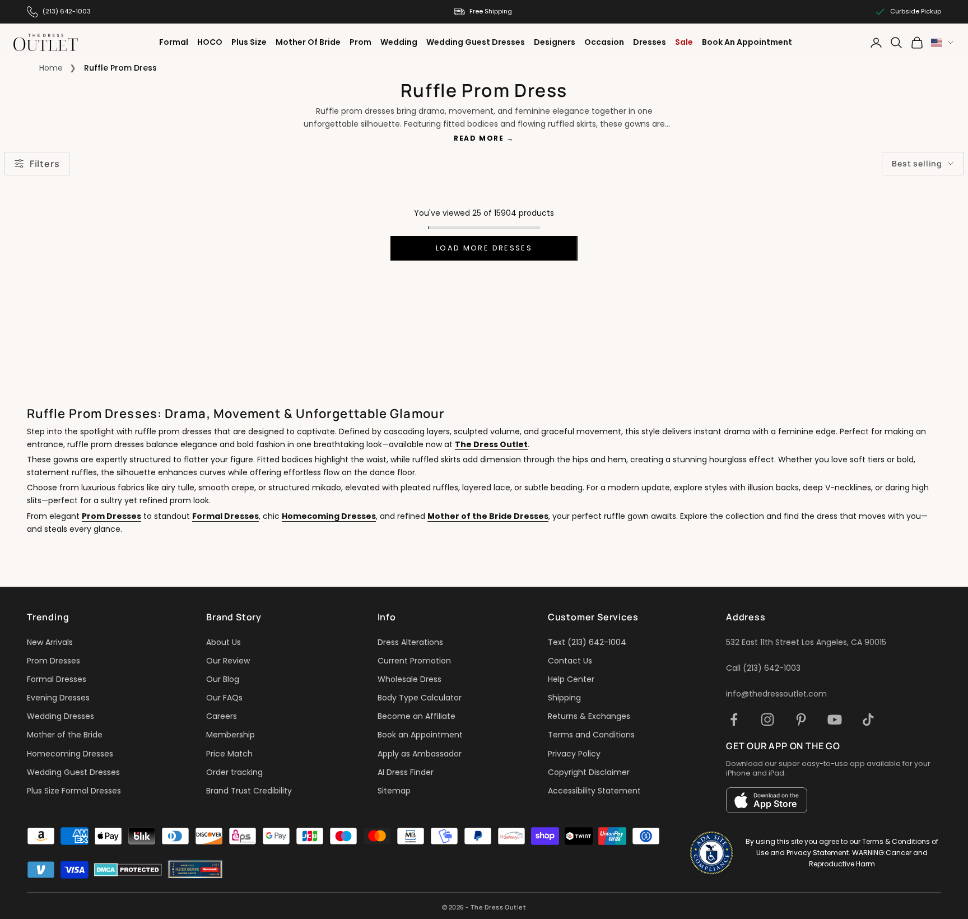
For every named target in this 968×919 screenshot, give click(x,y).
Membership (230, 734)
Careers (221, 716)
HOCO (209, 42)
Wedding (398, 42)
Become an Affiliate (416, 716)
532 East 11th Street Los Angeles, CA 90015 (806, 642)
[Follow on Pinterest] (801, 719)
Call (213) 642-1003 (763, 668)
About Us (223, 642)
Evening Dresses (58, 697)
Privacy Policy (574, 753)
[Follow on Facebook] (734, 719)
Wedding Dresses (60, 716)
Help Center (571, 679)
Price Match (229, 753)
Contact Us (570, 660)
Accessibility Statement (594, 790)
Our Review (228, 660)
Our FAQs (224, 697)
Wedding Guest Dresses (475, 42)
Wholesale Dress (409, 679)
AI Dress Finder (406, 772)
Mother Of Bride (308, 42)
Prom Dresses (111, 516)
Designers (554, 42)
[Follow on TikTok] (868, 719)
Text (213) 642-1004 (587, 642)
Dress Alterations (410, 642)
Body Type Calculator (420, 697)
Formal (173, 42)
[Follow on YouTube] (835, 719)
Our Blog (222, 679)
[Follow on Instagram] (767, 719)
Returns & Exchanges (589, 716)
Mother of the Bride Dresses (487, 516)
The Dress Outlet (491, 444)
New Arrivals (50, 642)
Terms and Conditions (591, 734)
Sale (684, 42)
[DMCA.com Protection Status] (128, 869)
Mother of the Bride (65, 734)
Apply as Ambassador (420, 753)
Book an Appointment (420, 734)
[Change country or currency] (942, 43)
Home (51, 67)
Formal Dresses (225, 516)
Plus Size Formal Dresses (74, 790)
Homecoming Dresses (329, 516)
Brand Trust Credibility (249, 790)
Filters (44, 163)
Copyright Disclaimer (589, 772)
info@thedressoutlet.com (776, 693)
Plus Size (249, 42)
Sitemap (394, 790)
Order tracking (234, 772)
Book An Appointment (747, 42)
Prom (360, 42)
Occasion (604, 42)
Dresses (649, 42)
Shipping (564, 697)
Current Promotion (414, 660)
